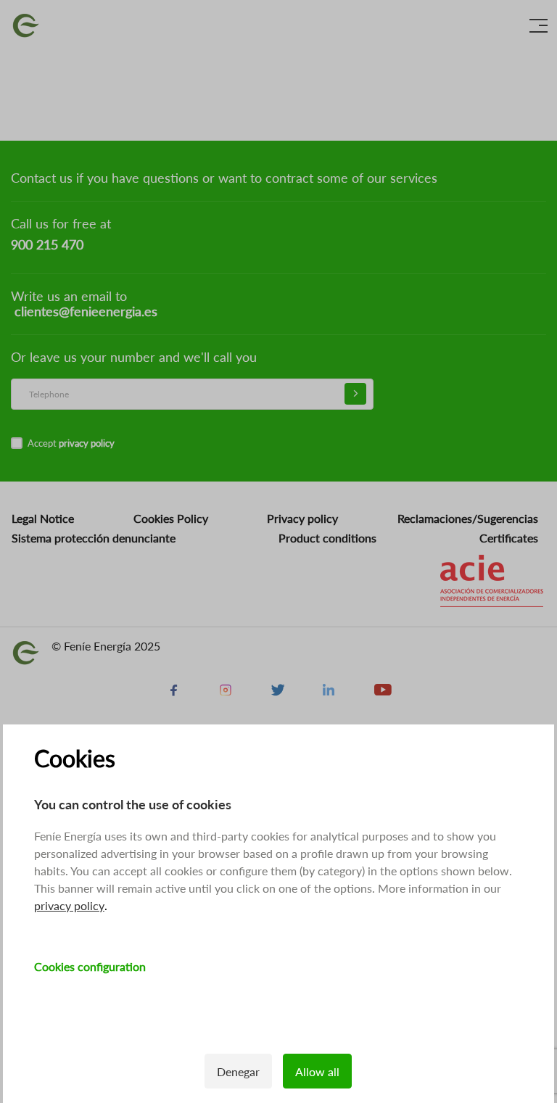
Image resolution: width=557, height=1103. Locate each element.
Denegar (238, 1071)
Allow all (317, 1071)
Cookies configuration (90, 966)
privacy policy (69, 905)
